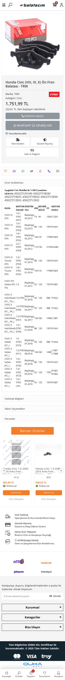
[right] (61, 470)
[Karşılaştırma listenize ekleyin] (32, 171)
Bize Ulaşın (32, 627)
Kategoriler (32, 617)
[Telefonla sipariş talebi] (50, 171)
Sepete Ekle (16, 492)
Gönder (57, 596)
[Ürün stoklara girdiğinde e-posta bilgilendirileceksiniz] (41, 171)
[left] (4, 470)
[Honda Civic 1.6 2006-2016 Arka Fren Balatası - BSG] (49, 452)
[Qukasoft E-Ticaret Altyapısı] (32, 665)
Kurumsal (32, 607)
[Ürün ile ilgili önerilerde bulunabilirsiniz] (59, 171)
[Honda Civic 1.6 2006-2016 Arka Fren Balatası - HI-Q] (16, 452)
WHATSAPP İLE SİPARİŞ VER (34, 125)
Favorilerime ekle (17, 133)
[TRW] (54, 94)
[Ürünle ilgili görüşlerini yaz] (24, 171)
